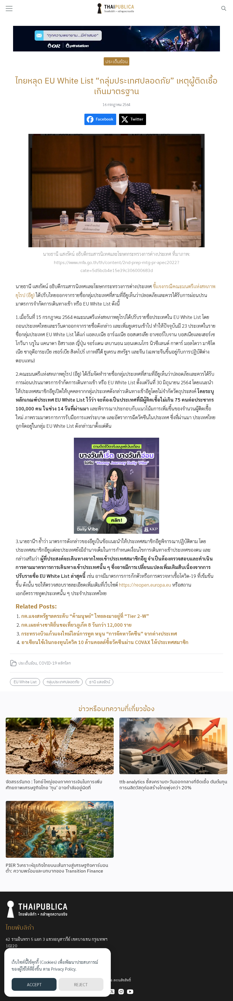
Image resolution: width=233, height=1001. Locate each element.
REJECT (81, 984)
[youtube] (130, 991)
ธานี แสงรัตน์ (99, 681)
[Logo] (116, 8)
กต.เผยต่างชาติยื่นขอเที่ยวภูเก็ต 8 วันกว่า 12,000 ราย (76, 625)
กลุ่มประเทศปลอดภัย (63, 681)
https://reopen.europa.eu (145, 585)
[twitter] (112, 991)
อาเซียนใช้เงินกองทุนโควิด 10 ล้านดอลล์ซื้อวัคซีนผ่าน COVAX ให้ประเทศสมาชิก (104, 642)
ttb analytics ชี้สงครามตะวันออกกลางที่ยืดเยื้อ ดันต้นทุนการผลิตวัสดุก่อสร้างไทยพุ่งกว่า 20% (173, 784)
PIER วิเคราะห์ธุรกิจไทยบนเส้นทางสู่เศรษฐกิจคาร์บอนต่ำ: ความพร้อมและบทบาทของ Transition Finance (57, 868)
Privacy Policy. (63, 968)
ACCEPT (34, 984)
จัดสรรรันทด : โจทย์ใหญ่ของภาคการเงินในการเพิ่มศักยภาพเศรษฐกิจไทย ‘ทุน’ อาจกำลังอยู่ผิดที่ (54, 784)
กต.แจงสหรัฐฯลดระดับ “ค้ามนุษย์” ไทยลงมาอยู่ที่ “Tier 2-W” (85, 616)
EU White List (25, 681)
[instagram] (121, 991)
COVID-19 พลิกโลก (55, 663)
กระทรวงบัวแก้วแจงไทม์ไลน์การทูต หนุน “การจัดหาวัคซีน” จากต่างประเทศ (99, 633)
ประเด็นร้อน (116, 61)
